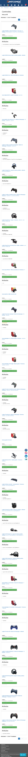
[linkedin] (26, 456)
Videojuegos (6, 7)
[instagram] (26, 453)
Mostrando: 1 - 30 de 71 (8, 17)
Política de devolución (5, 749)
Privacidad (3, 750)
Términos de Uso (4, 751)
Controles (11, 7)
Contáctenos (3, 747)
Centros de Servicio (5, 746)
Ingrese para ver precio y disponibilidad (10, 38)
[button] (8, 5)
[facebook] (26, 450)
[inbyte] (26, 459)
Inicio (2, 7)
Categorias (3, 744)
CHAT (24, 754)
